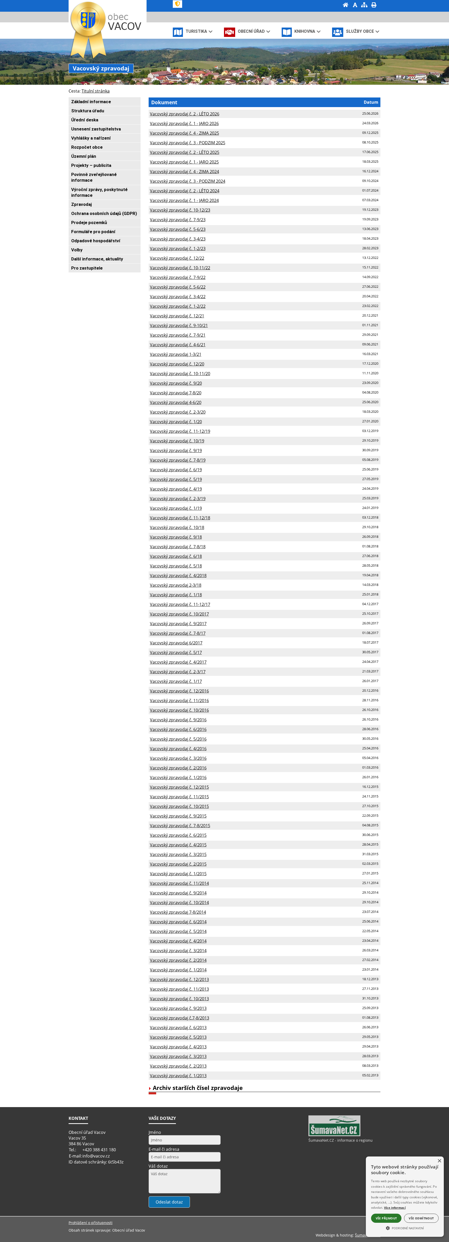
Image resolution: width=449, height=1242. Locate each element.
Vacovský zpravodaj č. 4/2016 (178, 748)
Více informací (395, 1208)
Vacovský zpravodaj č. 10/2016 (179, 710)
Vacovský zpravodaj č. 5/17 (176, 652)
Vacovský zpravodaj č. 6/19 (176, 470)
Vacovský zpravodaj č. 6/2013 (178, 1027)
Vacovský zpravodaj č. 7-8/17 (178, 633)
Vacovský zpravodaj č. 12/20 (177, 364)
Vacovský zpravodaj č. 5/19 (176, 479)
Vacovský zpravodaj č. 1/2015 (178, 874)
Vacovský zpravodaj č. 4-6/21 (178, 345)
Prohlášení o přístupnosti (91, 1222)
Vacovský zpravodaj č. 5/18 (176, 566)
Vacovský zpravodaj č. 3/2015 (178, 854)
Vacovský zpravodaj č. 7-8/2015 (180, 825)
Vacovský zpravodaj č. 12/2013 (179, 979)
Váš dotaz (158, 1166)
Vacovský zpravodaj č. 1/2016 (178, 777)
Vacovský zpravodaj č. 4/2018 (178, 575)
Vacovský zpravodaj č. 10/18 (177, 527)
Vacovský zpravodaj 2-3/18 (175, 585)
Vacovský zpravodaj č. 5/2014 (178, 931)
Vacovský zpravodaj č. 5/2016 (178, 739)
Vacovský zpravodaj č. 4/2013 (178, 1047)
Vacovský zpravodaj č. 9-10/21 (179, 325)
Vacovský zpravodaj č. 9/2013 (178, 1008)
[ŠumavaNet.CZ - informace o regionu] (334, 1135)
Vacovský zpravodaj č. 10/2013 (179, 999)
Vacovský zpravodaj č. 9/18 (176, 537)
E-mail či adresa (164, 1149)
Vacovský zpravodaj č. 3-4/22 (178, 296)
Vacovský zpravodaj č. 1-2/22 (178, 306)
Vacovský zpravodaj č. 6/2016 (178, 729)
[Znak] (177, 4)
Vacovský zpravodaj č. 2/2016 (178, 768)
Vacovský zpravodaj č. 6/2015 (178, 835)
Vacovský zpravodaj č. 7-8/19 (178, 460)
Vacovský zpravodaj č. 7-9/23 (178, 220)
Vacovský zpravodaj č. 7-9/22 (178, 277)
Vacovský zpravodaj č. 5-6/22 (178, 287)
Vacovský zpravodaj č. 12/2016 (179, 691)
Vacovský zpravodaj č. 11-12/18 (180, 518)
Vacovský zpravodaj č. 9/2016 (178, 720)
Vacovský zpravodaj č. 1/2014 (178, 970)
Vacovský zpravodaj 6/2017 (176, 643)
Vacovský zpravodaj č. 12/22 (177, 258)
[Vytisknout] (374, 5)
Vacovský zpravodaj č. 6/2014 (178, 922)
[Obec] (126, 21)
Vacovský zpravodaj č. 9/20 (176, 383)
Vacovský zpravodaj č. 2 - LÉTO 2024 (184, 191)
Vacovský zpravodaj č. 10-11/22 (180, 268)
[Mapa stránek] (364, 5)
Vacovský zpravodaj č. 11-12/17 (180, 604)
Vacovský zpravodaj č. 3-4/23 (178, 239)
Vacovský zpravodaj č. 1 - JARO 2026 (184, 123)
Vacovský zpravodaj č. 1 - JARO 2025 (184, 162)
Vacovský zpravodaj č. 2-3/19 (178, 498)
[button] (405, 1227)
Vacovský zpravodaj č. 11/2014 (179, 883)
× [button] (439, 1161)
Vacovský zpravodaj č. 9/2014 (178, 893)
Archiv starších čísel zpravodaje (198, 1088)
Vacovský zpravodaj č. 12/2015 (179, 787)
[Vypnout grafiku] (355, 5)
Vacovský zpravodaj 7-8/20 (175, 393)
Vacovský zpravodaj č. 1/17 (176, 681)
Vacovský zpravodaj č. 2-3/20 (178, 412)
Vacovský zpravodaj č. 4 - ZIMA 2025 (184, 133)
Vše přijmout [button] (386, 1218)
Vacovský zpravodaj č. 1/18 (176, 595)
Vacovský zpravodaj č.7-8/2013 (179, 1018)
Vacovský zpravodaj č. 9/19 (176, 450)
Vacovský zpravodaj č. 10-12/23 (180, 210)
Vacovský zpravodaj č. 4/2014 (178, 941)
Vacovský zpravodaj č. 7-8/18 (178, 547)
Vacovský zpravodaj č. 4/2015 (178, 845)
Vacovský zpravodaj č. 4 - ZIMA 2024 (184, 171)
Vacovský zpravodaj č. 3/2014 (178, 950)
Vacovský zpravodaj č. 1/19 (176, 508)
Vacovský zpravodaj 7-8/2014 (178, 912)
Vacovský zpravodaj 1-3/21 (175, 354)
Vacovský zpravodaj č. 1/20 (176, 421)
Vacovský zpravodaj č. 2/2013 (178, 1066)
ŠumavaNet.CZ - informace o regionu (340, 1140)
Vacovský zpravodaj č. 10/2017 (179, 614)
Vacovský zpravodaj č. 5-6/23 (178, 229)
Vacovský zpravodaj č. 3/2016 (178, 758)
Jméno (155, 1132)
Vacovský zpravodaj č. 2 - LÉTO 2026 (184, 114)
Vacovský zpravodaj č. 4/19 (176, 489)
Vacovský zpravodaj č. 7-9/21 (178, 335)
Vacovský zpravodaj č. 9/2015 (178, 816)
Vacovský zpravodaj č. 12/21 (177, 316)
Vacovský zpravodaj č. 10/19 (177, 441)
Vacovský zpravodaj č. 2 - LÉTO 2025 (184, 152)
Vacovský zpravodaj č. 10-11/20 (180, 373)
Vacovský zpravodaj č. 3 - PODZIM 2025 (187, 143)
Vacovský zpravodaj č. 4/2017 (178, 662)
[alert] (405, 1196)
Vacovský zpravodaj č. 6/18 (176, 556)
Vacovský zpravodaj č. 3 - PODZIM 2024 (187, 181)
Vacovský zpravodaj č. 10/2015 (179, 806)
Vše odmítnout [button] (421, 1218)
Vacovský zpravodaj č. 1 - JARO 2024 (184, 200)
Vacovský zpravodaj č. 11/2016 (179, 700)
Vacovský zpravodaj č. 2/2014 (178, 960)
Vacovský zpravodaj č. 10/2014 (179, 902)
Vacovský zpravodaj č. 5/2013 (178, 1037)
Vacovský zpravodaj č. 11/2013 (179, 989)
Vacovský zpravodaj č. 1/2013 (178, 1075)
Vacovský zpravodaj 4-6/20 (175, 402)
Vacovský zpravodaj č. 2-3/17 (178, 672)
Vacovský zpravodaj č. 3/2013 (178, 1056)
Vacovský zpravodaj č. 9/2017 (178, 623)
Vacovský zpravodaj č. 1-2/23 (178, 248)
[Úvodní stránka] (345, 5)
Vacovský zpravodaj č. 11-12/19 (180, 431)
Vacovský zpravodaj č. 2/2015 (178, 864)
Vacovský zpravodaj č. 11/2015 (179, 797)
